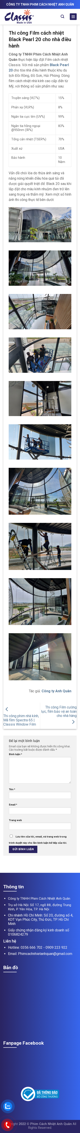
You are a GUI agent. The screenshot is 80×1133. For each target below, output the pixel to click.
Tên (12, 789)
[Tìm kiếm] (62, 16)
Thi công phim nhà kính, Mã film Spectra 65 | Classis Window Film (21, 720)
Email (13, 804)
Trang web (15, 820)
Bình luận (15, 754)
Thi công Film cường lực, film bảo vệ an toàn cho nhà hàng (59, 711)
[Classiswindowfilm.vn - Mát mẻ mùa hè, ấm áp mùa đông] (28, 16)
